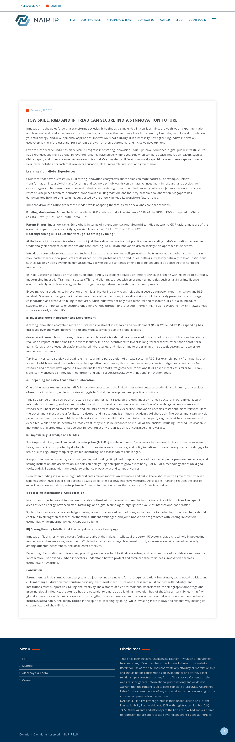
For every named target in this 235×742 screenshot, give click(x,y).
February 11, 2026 (41, 110)
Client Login (197, 20)
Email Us (55, 6)
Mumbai (27, 666)
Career (165, 20)
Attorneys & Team (119, 20)
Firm (72, 20)
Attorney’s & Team (35, 673)
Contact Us (145, 20)
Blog (179, 20)
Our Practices (91, 20)
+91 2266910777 (30, 6)
